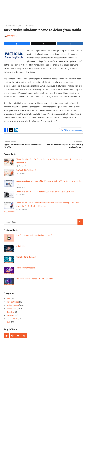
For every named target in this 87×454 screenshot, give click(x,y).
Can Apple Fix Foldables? (26, 170)
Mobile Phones (30, 26)
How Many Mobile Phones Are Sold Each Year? (34, 278)
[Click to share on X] (11, 131)
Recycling (10, 311)
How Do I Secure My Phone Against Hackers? (34, 235)
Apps (9, 298)
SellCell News (12, 318)
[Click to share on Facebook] (6, 131)
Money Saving (12, 308)
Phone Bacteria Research (26, 256)
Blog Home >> (10, 211)
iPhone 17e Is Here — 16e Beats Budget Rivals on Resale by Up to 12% (45, 191)
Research (10, 315)
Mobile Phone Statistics (25, 267)
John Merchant (12, 35)
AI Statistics (20, 246)
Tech (8, 322)
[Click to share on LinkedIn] (16, 131)
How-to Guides (13, 301)
